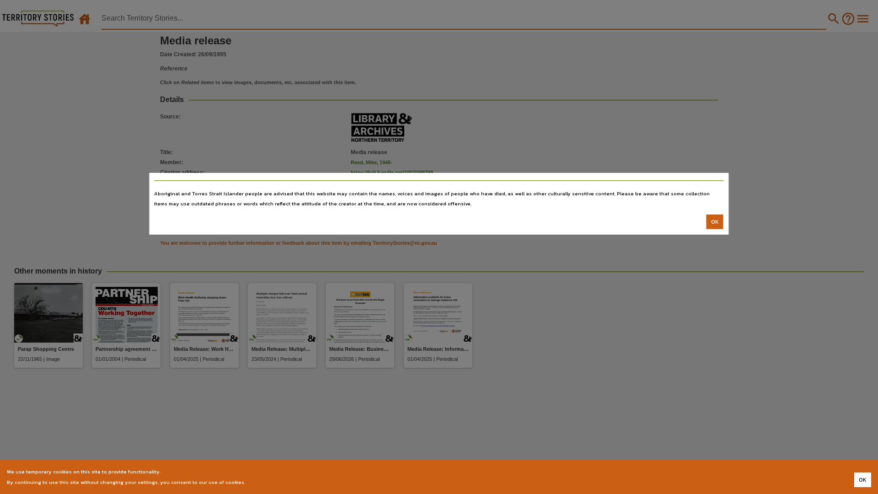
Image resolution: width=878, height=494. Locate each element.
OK (715, 222)
